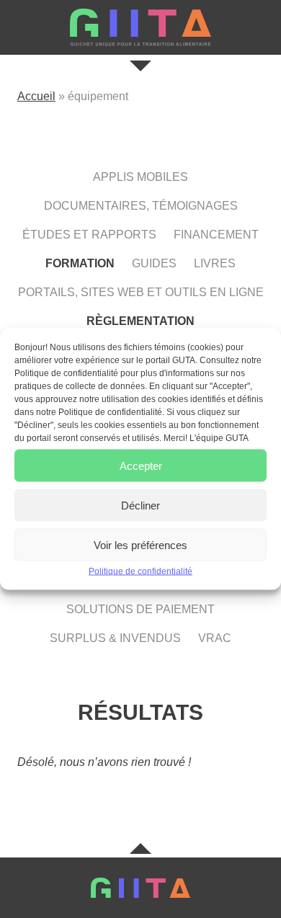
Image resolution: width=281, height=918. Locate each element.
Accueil (36, 96)
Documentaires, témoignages (141, 206)
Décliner (140, 505)
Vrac (214, 638)
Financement (216, 234)
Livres (215, 263)
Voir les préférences (140, 544)
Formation (80, 263)
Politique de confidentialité (140, 571)
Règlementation (140, 321)
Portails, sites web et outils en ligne (141, 292)
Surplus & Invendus (115, 638)
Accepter (141, 465)
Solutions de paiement (140, 609)
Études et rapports (89, 234)
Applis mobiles (140, 177)
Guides (154, 263)
